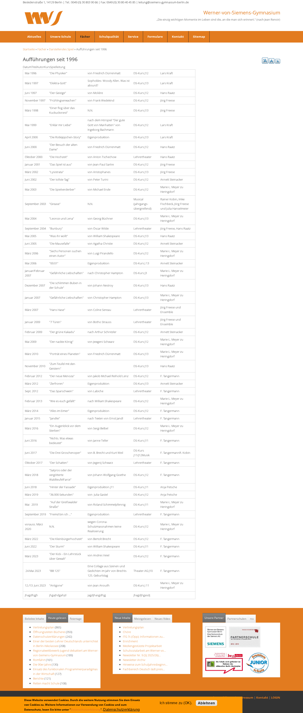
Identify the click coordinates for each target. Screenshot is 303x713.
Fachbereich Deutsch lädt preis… (144, 669)
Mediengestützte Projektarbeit (142, 646)
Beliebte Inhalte (34, 619)
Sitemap (199, 37)
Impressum (245, 697)
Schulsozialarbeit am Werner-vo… (144, 651)
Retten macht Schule (46, 683)
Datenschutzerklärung (85, 709)
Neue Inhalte (122, 618)
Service (133, 37)
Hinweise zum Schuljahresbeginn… (145, 664)
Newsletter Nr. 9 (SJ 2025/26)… (142, 655)
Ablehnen (206, 703)
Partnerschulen (236, 619)
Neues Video (162, 619)
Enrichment (130, 641)
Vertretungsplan (43, 627)
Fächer (85, 37)
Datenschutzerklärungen (49, 637)
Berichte (38, 678)
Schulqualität (109, 37)
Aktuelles (34, 37)
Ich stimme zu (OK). (176, 703)
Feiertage (76, 619)
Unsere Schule (60, 37)
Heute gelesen (57, 618)
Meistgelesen (142, 619)
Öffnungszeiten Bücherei (49, 632)
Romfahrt (39, 660)
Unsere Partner (215, 618)
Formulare (155, 37)
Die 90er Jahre (42, 664)
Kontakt (178, 37)
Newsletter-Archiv (134, 660)
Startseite (29, 49)
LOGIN (275, 697)
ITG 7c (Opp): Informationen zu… (144, 637)
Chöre (127, 632)
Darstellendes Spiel (61, 49)
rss (252, 619)
